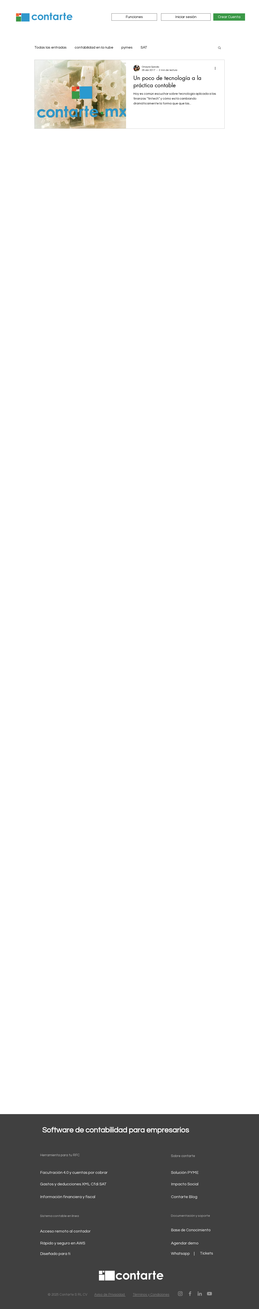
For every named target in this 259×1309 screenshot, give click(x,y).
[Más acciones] (216, 68)
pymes (127, 47)
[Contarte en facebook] (190, 1294)
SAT (144, 47)
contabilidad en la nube (94, 47)
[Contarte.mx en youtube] (209, 1294)
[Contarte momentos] (180, 1294)
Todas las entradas (50, 47)
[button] (219, 48)
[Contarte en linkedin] (200, 1294)
